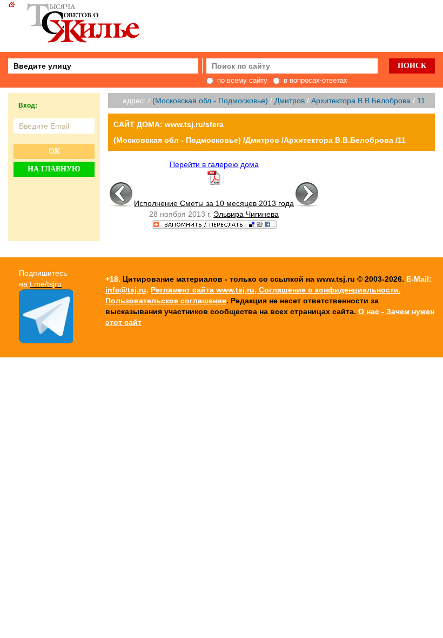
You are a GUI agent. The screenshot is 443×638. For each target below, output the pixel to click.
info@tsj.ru (125, 289)
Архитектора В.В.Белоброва (361, 100)
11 (421, 100)
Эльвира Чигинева (246, 214)
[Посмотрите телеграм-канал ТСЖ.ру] (46, 340)
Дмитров (289, 100)
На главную (54, 169)
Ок (54, 151)
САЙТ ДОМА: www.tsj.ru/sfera (168, 124)
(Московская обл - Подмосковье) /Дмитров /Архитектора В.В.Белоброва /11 (259, 140)
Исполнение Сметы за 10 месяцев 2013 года (214, 203)
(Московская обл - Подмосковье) (210, 100)
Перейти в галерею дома (214, 164)
